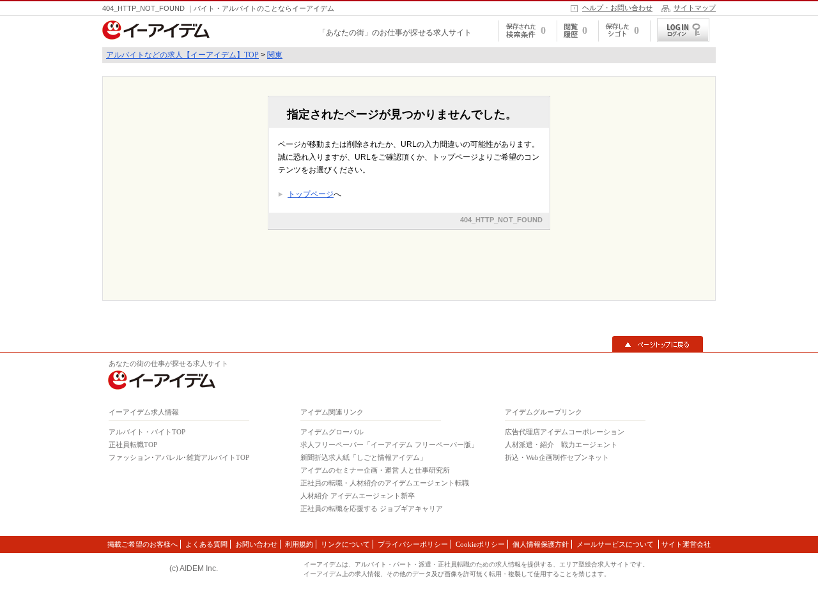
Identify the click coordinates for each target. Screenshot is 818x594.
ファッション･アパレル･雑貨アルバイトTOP (179, 457)
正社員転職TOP (133, 444)
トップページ (311, 194)
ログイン (683, 30)
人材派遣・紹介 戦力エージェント (561, 444)
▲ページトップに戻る (657, 344)
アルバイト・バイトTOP (147, 432)
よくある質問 (206, 544)
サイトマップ (695, 7)
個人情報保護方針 (541, 544)
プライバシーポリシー (413, 544)
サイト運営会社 (686, 544)
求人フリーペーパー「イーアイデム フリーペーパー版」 (389, 444)
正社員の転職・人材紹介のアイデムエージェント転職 (384, 483)
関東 (274, 54)
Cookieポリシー (480, 544)
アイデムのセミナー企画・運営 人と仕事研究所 (375, 470)
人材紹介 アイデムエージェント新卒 (357, 495)
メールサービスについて (616, 544)
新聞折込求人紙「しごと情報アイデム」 (363, 457)
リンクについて (345, 544)
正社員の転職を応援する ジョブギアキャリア (371, 508)
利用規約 (299, 544)
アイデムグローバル (332, 432)
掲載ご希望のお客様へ (142, 544)
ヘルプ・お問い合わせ (617, 7)
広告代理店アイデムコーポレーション (564, 432)
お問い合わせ (256, 544)
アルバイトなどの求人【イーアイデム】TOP (182, 54)
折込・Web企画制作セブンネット (557, 457)
